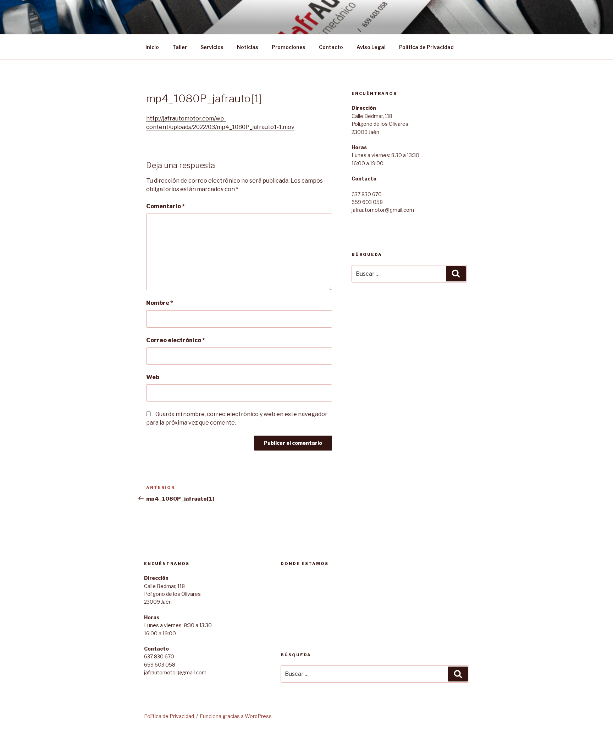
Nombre (159, 303)
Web (152, 377)
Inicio (152, 47)
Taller (179, 47)
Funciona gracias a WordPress (236, 716)
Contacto (331, 47)
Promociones (288, 47)
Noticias (247, 47)
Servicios (211, 47)
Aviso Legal (371, 47)
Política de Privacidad (426, 47)
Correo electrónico (175, 340)
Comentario (165, 206)
